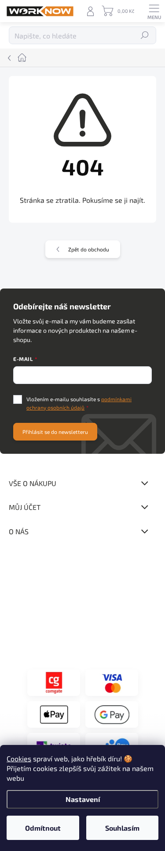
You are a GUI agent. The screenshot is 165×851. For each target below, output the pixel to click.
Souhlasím (122, 828)
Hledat (145, 35)
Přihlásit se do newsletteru (55, 432)
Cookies (19, 758)
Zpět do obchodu (88, 249)
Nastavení (83, 799)
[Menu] (154, 11)
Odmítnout (43, 828)
